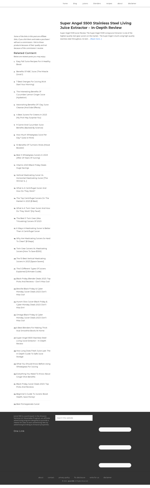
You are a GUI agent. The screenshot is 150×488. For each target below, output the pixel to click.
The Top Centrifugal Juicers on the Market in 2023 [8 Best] (32, 199)
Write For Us (94, 477)
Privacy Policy (64, 477)
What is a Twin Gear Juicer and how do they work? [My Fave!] (33, 209)
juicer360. (71, 481)
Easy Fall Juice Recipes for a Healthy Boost (33, 63)
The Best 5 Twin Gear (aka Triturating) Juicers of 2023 (28, 219)
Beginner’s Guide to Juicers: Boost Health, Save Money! (32, 395)
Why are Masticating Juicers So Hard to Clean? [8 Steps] (33, 240)
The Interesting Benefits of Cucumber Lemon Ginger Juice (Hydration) (30, 95)
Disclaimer (107, 477)
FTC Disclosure (79, 477)
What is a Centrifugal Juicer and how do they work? (31, 189)
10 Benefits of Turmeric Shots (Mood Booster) (33, 146)
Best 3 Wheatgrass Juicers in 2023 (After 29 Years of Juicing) (32, 156)
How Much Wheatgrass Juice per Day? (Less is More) (31, 136)
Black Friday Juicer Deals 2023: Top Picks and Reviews (32, 385)
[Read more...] (96, 37)
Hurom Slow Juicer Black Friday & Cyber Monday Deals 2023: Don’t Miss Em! (31, 305)
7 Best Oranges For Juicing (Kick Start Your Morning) (31, 83)
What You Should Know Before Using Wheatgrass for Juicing (33, 365)
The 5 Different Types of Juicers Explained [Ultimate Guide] (31, 270)
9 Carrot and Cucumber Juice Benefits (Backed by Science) (30, 126)
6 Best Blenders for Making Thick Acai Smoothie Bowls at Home (31, 329)
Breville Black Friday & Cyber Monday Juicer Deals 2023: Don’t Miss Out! (31, 292)
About (40, 477)
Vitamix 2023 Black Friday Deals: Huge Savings (31, 166)
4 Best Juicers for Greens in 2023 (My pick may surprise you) (31, 116)
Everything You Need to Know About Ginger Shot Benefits (33, 375)
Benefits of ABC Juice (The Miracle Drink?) (32, 73)
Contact (51, 477)
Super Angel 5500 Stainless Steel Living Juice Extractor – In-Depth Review (96, 24)
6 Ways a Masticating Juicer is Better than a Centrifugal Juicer (33, 229)
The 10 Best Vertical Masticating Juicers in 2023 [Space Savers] (31, 260)
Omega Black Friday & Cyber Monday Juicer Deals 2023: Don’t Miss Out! (31, 318)
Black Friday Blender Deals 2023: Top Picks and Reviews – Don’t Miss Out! (33, 280)
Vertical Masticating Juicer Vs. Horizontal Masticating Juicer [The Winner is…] (32, 178)
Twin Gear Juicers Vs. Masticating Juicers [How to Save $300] (31, 250)
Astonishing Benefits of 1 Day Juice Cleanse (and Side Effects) (32, 106)
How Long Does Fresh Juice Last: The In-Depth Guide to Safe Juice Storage (33, 354)
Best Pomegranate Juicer (28, 404)
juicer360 (32, 3)
